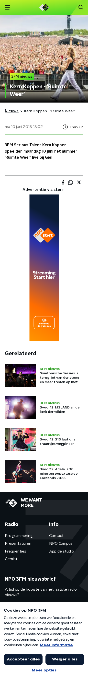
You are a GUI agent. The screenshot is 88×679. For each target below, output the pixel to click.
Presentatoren (18, 543)
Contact (56, 536)
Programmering (19, 536)
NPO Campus (61, 543)
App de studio (61, 551)
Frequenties (15, 551)
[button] (7, 7)
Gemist (11, 559)
